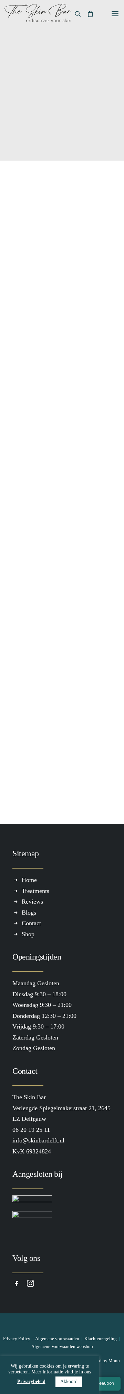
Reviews (32, 901)
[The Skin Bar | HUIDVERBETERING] (38, 13)
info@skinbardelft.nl (56, 355)
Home (29, 879)
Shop (28, 934)
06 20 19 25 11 (49, 345)
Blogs (29, 912)
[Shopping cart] (87, 14)
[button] (111, 13)
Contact (31, 202)
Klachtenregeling (100, 1338)
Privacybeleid (31, 1381)
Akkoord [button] (69, 1381)
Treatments (35, 890)
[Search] (75, 14)
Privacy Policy (16, 1338)
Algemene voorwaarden (57, 1338)
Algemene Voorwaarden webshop (62, 1346)
